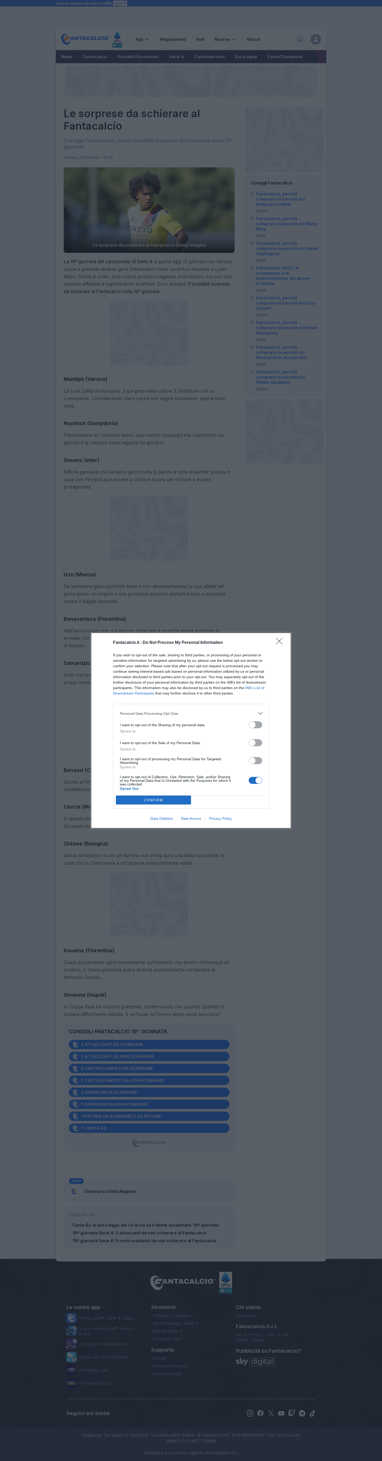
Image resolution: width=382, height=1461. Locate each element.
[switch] (255, 724)
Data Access (191, 818)
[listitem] (191, 713)
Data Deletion (161, 818)
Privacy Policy (220, 818)
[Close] (281, 643)
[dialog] (191, 730)
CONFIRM (153, 800)
